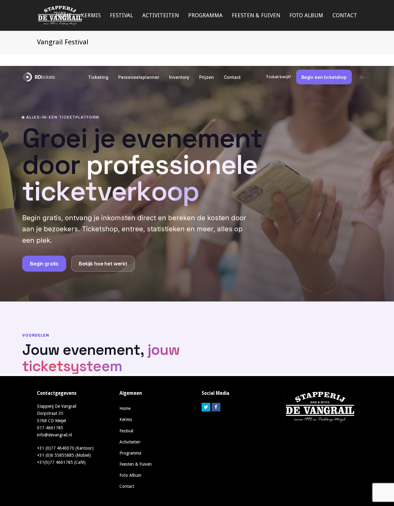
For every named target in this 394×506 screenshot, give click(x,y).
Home (125, 408)
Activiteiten (129, 441)
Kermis (125, 419)
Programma (130, 453)
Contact (126, 486)
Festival (126, 430)
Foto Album (130, 475)
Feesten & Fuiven (135, 464)
